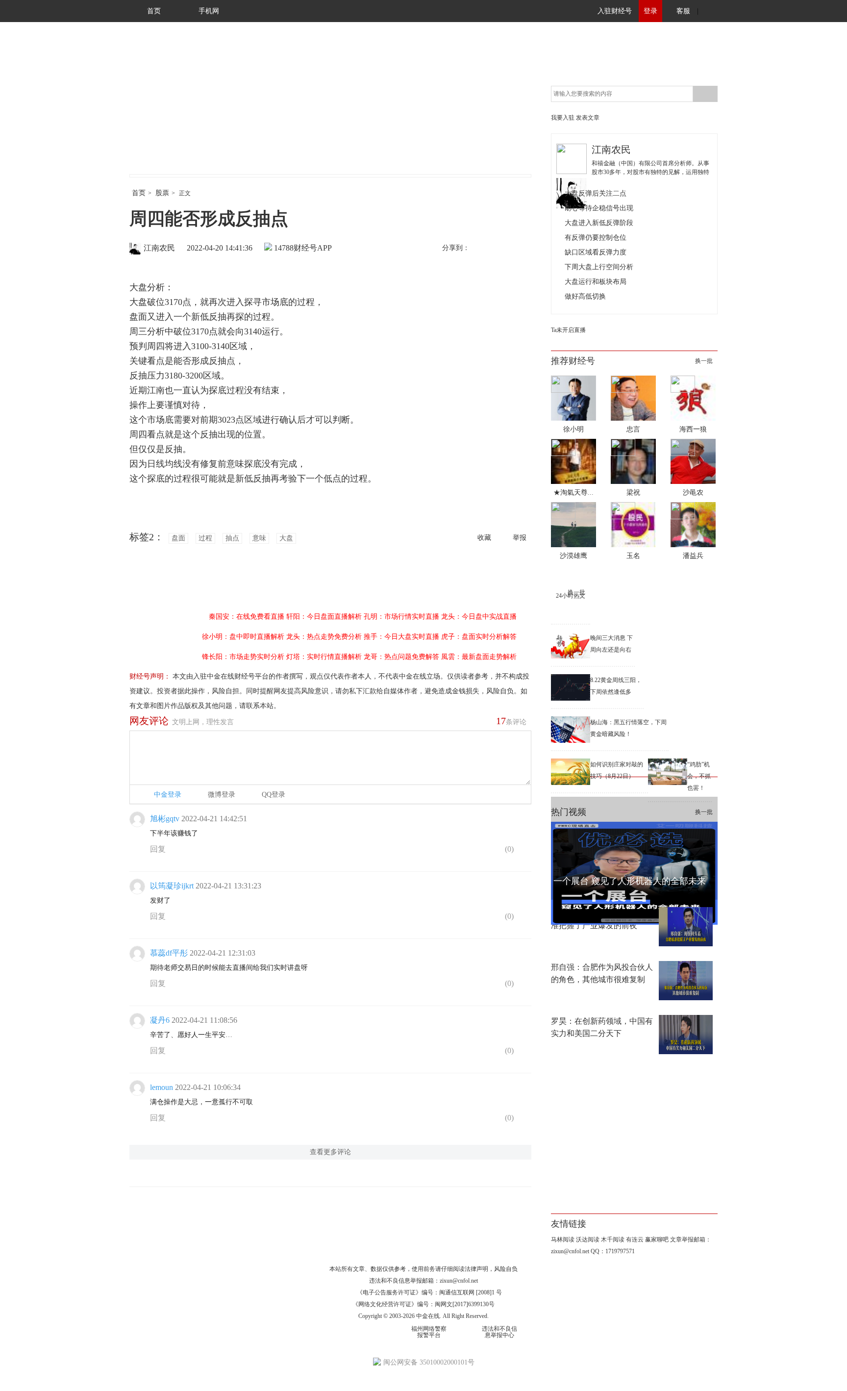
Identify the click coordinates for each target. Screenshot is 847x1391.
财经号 (156, 108)
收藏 (484, 537)
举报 (519, 537)
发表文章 (587, 117)
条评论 (511, 720)
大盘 (286, 538)
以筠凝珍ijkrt (172, 886)
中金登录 (167, 794)
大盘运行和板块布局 (595, 281)
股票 (162, 193)
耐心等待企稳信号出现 (599, 208)
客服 (683, 11)
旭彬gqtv (164, 818)
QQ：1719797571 (613, 1251)
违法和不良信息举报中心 (499, 1332)
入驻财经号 (615, 11)
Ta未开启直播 (568, 330)
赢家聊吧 (657, 1239)
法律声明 (476, 1268)
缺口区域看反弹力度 (595, 252)
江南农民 (159, 248)
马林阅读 (562, 1239)
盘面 (178, 538)
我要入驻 (562, 117)
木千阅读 (612, 1239)
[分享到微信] (501, 248)
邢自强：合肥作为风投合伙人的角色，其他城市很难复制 (602, 973)
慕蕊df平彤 (169, 953)
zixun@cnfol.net (459, 1280)
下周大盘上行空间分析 (599, 267)
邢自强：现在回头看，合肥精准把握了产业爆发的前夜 (602, 919)
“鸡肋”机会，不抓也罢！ (699, 776)
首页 (154, 11)
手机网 (209, 11)
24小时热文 (570, 595)
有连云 (635, 1239)
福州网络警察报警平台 (429, 1332)
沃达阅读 (587, 1239)
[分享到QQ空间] (522, 248)
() (508, 849)
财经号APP (313, 248)
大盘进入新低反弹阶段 (599, 223)
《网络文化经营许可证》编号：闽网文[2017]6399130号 (423, 1304)
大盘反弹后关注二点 (595, 193)
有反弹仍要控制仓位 (595, 237)
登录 (650, 11)
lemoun (161, 1087)
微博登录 (221, 794)
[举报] (524, 851)
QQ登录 (273, 794)
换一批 (704, 360)
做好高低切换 (585, 296)
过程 (205, 538)
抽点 (232, 538)
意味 (259, 538)
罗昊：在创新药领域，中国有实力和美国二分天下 (602, 1027)
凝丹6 (160, 1020)
